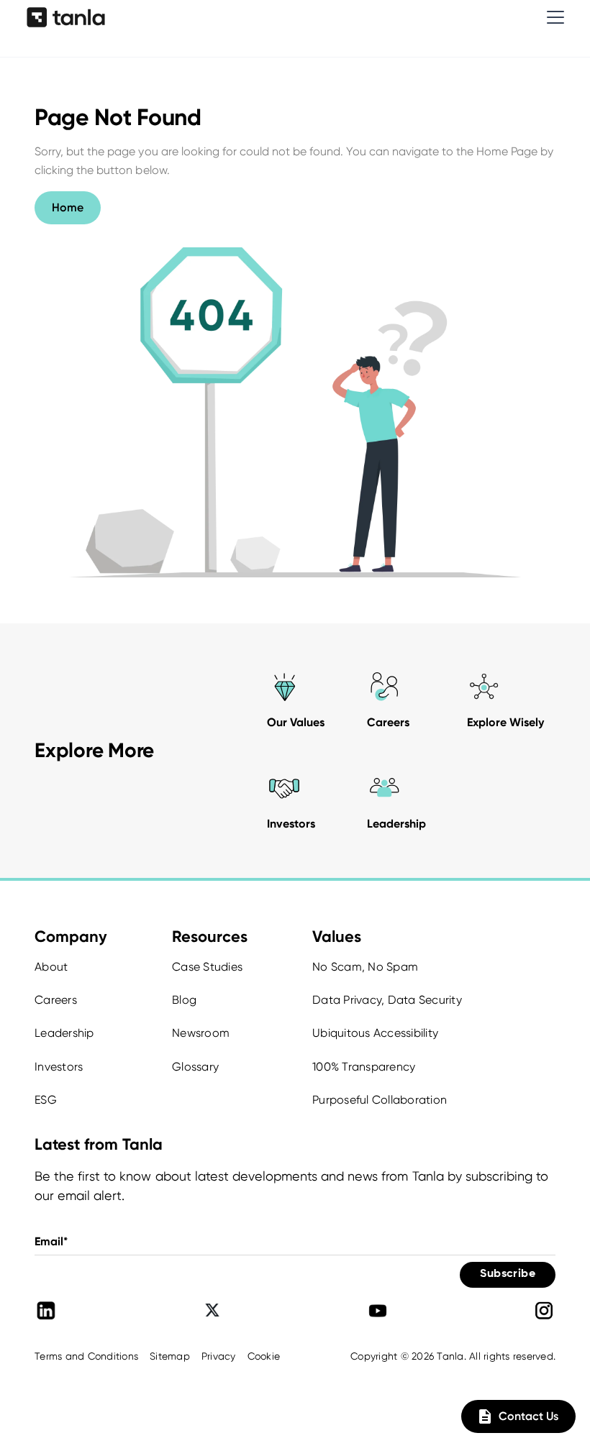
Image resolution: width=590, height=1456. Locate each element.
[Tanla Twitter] (212, 1310)
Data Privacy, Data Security (387, 1000)
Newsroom (201, 1033)
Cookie (264, 1356)
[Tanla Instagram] (543, 1310)
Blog (184, 1000)
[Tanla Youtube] (377, 1310)
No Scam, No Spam (365, 967)
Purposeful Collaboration (379, 1100)
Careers (56, 1000)
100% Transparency (363, 1066)
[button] (552, 17)
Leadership (64, 1033)
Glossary (195, 1066)
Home (67, 207)
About (51, 967)
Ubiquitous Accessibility (375, 1033)
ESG (46, 1100)
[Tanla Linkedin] (46, 1310)
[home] (66, 17)
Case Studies (207, 967)
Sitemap (170, 1356)
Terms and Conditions (86, 1356)
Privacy (218, 1356)
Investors (59, 1066)
